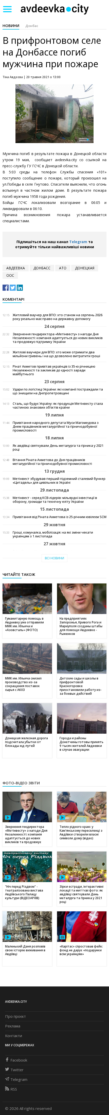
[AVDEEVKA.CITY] (55, 9)
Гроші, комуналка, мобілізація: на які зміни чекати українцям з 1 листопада (53, 534)
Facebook (18, 1060)
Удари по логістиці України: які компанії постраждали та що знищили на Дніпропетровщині (58, 391)
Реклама (12, 1025)
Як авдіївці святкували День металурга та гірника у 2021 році (58, 447)
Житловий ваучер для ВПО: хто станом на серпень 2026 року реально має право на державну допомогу (57, 317)
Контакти (13, 1035)
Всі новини (54, 558)
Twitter (17, 1069)
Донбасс (41, 268)
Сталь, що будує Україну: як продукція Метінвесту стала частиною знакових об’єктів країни (58, 405)
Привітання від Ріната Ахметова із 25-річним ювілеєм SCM (59, 517)
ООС (10, 275)
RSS (13, 1089)
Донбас (31, 25)
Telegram (78, 241)
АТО (62, 268)
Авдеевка (15, 268)
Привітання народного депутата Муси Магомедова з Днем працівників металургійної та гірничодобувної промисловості (56, 426)
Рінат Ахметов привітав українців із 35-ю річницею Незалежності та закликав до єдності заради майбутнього (54, 370)
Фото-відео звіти (21, 782)
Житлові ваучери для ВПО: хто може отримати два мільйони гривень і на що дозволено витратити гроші (56, 354)
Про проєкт (15, 1016)
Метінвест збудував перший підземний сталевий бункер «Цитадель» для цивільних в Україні (59, 480)
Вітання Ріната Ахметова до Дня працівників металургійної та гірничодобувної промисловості (52, 462)
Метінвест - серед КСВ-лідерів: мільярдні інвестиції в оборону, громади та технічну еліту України (55, 500)
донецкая (84, 268)
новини (11, 25)
